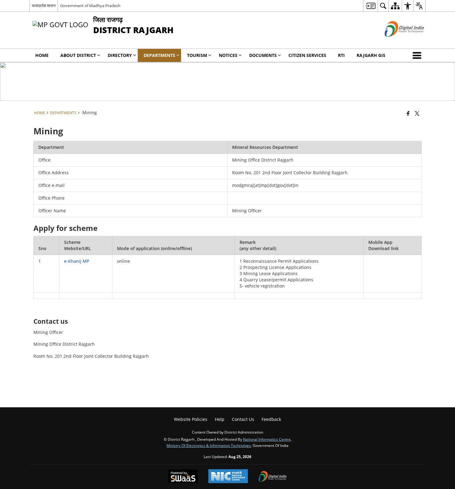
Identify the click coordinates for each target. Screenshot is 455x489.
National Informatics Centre (267, 439)
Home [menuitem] (42, 55)
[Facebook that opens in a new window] (408, 113)
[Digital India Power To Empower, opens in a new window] (273, 477)
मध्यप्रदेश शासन (43, 5)
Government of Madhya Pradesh (90, 5)
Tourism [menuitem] (197, 55)
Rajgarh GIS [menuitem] (371, 55)
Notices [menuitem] (228, 55)
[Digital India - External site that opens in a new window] (397, 42)
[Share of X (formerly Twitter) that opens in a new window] (417, 113)
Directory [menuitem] (120, 55)
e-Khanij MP (76, 261)
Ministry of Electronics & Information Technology (209, 445)
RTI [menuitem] (341, 55)
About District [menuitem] (78, 55)
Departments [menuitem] (159, 55)
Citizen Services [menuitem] (307, 55)
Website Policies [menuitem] (190, 419)
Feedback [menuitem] (271, 419)
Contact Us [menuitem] (243, 419)
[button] (418, 55)
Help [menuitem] (219, 419)
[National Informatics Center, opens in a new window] (228, 477)
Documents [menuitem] (263, 55)
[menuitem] (370, 5)
